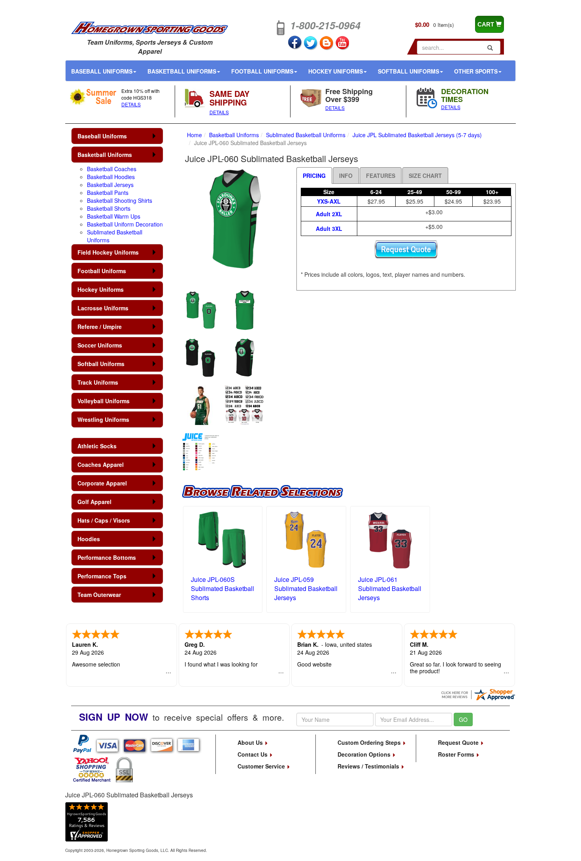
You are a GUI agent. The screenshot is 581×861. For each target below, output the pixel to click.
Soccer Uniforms (99, 345)
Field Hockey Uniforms (108, 252)
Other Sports (476, 71)
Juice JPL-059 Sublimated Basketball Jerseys (306, 588)
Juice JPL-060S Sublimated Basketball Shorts (222, 588)
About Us (251, 742)
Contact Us (253, 754)
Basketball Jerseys (110, 185)
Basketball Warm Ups (113, 216)
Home (194, 135)
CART (486, 24)
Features (380, 175)
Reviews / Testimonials (369, 766)
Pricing (314, 175)
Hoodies (88, 539)
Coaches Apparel (100, 464)
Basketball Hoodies (111, 177)
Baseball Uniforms (101, 71)
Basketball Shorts (108, 208)
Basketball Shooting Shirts (119, 200)
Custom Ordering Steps (370, 742)
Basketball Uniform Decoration (125, 224)
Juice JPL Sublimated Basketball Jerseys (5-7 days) (417, 135)
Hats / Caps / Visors (103, 520)
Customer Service (262, 766)
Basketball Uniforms (181, 71)
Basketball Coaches (111, 169)
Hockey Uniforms (335, 71)
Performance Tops (101, 576)
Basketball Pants (107, 192)
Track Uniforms (97, 382)
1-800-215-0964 (325, 25)
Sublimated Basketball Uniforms (305, 135)
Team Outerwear (99, 595)
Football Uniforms (262, 71)
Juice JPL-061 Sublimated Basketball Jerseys (389, 588)
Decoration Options (365, 754)
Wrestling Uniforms (103, 419)
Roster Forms (457, 754)
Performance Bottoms (106, 557)
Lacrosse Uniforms (102, 308)
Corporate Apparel (102, 483)
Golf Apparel (94, 502)
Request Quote (459, 742)
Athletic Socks (97, 446)
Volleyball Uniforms (103, 401)
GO (463, 719)
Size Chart (425, 175)
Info (346, 175)
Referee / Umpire (99, 326)
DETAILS (131, 104)
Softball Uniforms (408, 71)
